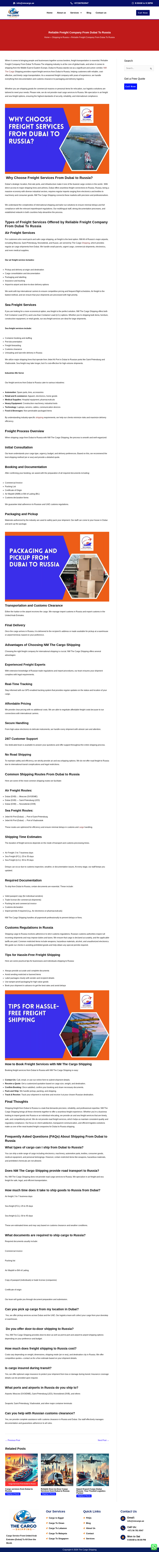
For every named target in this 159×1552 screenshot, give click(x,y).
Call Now (130, 86)
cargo (81, 827)
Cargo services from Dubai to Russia (19, 1490)
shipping (40, 417)
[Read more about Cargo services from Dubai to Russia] (21, 1470)
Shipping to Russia (12, 1494)
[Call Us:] (122, 1527)
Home (49, 13)
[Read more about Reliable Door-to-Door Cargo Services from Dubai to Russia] (57, 1470)
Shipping (86, 243)
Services (74, 13)
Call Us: (132, 1527)
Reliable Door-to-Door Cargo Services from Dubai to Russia (55, 1490)
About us (61, 13)
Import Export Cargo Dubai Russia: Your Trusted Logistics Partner (90, 1491)
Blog (89, 13)
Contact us (101, 13)
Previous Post (12, 1440)
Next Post (103, 1440)
